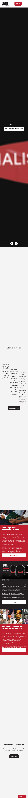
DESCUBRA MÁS (14, 555)
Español (21, 796)
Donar (18, 4)
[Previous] (12, 243)
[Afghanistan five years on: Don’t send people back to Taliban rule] (6, 358)
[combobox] (22, 796)
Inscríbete (14, 756)
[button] (23, 353)
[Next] (16, 243)
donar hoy (14, 602)
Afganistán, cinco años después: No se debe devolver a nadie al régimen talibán (6, 370)
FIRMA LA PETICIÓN (14, 650)
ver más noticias (14, 408)
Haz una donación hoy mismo (14, 128)
